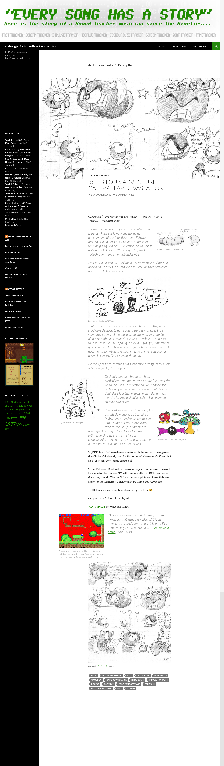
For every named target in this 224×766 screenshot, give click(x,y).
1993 (27, 413)
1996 (22, 417)
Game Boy (96, 680)
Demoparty (160, 675)
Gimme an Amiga (13, 311)
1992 (21, 413)
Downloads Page (13, 225)
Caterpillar (143, 675)
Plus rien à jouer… (13, 252)
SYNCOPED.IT (11, 218)
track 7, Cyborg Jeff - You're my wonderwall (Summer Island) (18, 152)
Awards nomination (14, 327)
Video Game (106, 175)
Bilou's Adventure (112, 675)
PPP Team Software (101, 688)
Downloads (179, 46)
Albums (162, 46)
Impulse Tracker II (158, 680)
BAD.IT (8, 168)
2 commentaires (125, 194)
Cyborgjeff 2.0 (16, 289)
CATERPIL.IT (97, 506)
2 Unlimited (24, 406)
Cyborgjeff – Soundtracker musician (30, 46)
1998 (20, 424)
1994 (7, 418)
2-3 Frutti (9, 410)
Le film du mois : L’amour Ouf (18, 246)
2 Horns (13, 406)
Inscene (95, 684)
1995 (14, 418)
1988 (12, 413)
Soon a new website (14, 295)
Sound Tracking (198, 46)
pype (119, 688)
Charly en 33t (11, 268)
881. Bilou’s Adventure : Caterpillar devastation (125, 185)
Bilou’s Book (102, 666)
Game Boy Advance (116, 680)
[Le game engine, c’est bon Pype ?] (79, 397)
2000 (7, 429)
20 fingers (18, 410)
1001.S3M (10, 212)
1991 (16, 413)
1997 (10, 424)
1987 (7, 413)
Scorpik (131, 688)
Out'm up (109, 684)
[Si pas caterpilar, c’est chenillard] (179, 237)
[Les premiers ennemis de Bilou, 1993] (179, 423)
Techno (93, 175)
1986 (29, 410)
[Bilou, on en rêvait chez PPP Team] (129, 297)
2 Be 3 (7, 402)
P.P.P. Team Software (129, 684)
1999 (27, 424)
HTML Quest (137, 680)
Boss (129, 675)
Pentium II (150, 684)
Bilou (94, 675)
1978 (25, 410)
